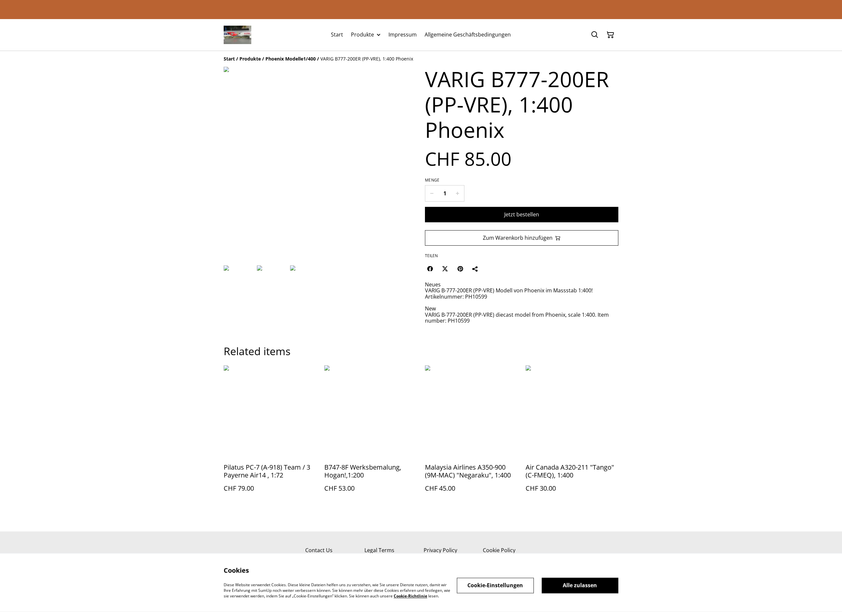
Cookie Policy (499, 550)
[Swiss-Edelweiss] (237, 35)
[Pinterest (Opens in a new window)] (460, 269)
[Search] (595, 35)
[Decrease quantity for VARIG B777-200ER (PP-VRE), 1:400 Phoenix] (431, 193)
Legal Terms (379, 550)
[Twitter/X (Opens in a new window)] (445, 269)
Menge (432, 180)
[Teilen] (475, 269)
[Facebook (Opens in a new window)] (430, 269)
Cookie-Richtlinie (410, 596)
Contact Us (319, 550)
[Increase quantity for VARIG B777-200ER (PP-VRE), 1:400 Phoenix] (457, 193)
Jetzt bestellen (521, 214)
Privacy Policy (440, 550)
